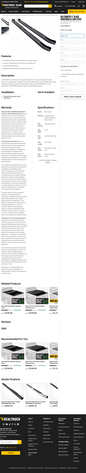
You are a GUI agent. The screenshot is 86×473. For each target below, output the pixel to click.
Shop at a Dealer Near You (61, 1)
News (29, 432)
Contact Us (76, 423)
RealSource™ (61, 423)
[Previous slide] (3, 301)
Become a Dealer (32, 449)
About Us (30, 421)
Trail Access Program (63, 437)
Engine (62, 59)
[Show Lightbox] (34, 35)
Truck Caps (48, 11)
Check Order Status (79, 437)
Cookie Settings (62, 468)
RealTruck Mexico (63, 451)
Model (62, 46)
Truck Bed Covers (37, 11)
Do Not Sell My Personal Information (35, 468)
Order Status (81, 1)
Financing (76, 430)
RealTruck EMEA (62, 448)
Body (62, 53)
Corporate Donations (63, 427)
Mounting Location (65, 81)
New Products (25, 11)
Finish (62, 87)
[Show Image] (5, 22)
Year (62, 33)
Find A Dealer (77, 443)
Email (1, 439)
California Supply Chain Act (51, 468)
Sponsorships (62, 433)
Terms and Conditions (72, 468)
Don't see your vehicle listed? (69, 66)
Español (76, 458)
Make (62, 39)
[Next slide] (56, 301)
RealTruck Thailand (63, 455)
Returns (76, 440)
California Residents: (48, 161)
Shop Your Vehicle (14, 11)
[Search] (50, 6)
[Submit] (20, 442)
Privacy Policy (31, 435)
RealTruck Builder (43, 1)
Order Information (78, 427)
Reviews (60, 430)
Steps (56, 11)
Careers (30, 425)
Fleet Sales (76, 461)
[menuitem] (3, 11)
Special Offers (47, 435)
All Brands (46, 432)
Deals (62, 11)
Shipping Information (79, 433)
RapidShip (46, 425)
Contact (73, 1)
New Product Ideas (48, 442)
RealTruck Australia (63, 444)
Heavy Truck (46, 438)
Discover (3, 15)
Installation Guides (48, 421)
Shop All (3, 11)
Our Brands (31, 428)
